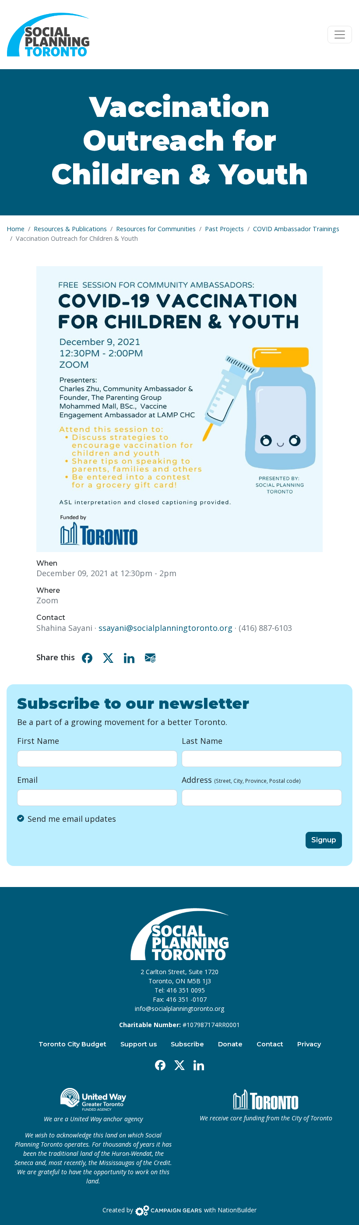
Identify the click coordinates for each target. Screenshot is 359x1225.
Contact (270, 1044)
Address (241, 779)
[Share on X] (110, 657)
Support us (138, 1044)
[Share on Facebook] (89, 657)
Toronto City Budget (72, 1044)
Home (16, 229)
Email (27, 779)
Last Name (202, 741)
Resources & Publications (70, 229)
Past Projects (224, 229)
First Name (38, 741)
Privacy (309, 1044)
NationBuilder (237, 1210)
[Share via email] (152, 657)
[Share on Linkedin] (131, 657)
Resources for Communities (156, 229)
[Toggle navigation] (339, 34)
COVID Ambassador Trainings (296, 229)
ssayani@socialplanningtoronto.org (165, 628)
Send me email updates (72, 818)
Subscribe (187, 1044)
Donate (230, 1044)
